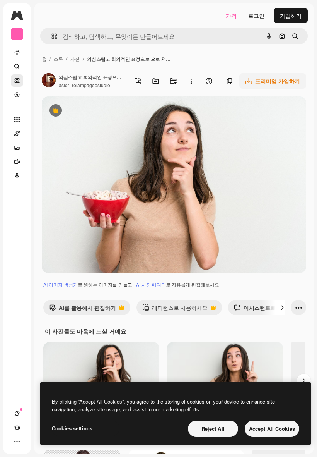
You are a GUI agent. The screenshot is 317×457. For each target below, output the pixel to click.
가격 (231, 15)
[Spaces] (17, 133)
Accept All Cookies (272, 428)
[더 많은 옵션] (191, 81)
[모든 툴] (17, 119)
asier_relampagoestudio (84, 85)
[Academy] (17, 427)
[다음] (282, 307)
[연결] (17, 413)
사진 (75, 58)
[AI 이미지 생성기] (17, 147)
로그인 (256, 15)
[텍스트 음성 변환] (17, 175)
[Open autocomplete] (51, 36)
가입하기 (291, 15)
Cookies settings (72, 428)
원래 (86, 111)
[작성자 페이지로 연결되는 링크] (49, 81)
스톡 (58, 58)
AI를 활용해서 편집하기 (82, 309)
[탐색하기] (17, 94)
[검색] (17, 66)
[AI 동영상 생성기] (17, 161)
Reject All (213, 428)
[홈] (17, 52)
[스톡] (17, 80)
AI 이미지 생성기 (60, 284)
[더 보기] (17, 441)
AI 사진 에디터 (151, 284)
